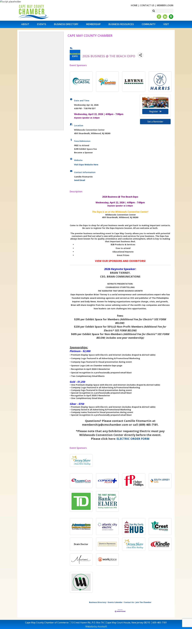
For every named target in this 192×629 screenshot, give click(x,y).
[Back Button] (71, 48)
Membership (93, 24)
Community (148, 24)
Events (41, 24)
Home (134, 5)
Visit (166, 24)
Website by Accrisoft (96, 626)
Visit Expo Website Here (86, 164)
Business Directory (66, 24)
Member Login (165, 5)
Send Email (79, 180)
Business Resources (121, 24)
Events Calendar (115, 602)
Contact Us (147, 5)
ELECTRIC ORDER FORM (133, 439)
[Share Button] (140, 55)
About (25, 24)
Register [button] (153, 111)
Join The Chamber (143, 602)
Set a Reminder (155, 121)
